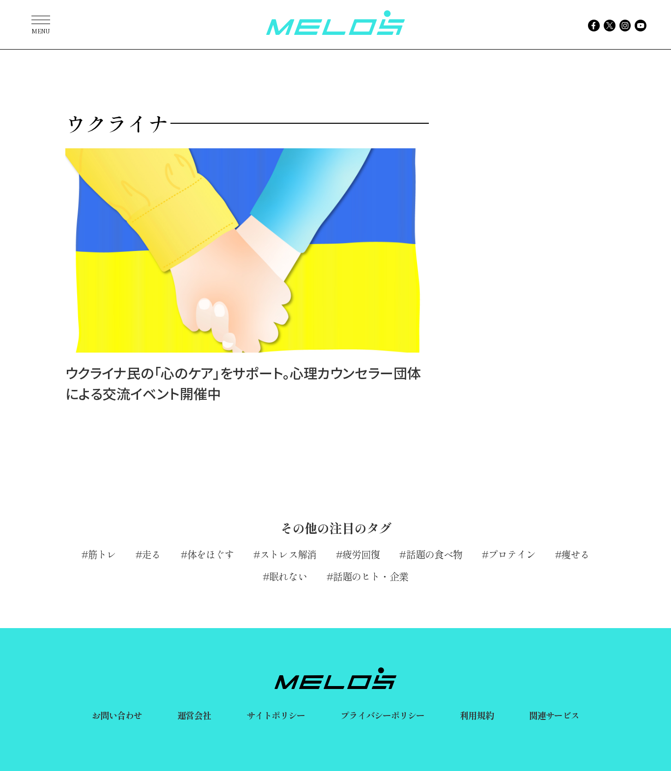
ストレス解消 (288, 554)
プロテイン (511, 554)
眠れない (288, 576)
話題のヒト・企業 (370, 576)
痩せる (575, 554)
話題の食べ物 (434, 554)
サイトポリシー (276, 715)
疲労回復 (361, 554)
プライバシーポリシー (382, 715)
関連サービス (554, 715)
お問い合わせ (117, 715)
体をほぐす (210, 554)
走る (151, 554)
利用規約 (476, 715)
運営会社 (194, 715)
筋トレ (102, 554)
